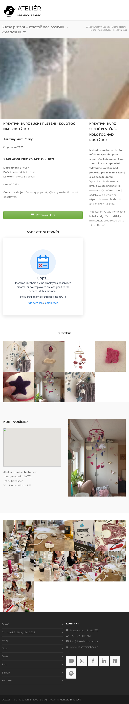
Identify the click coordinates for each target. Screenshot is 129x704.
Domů (5, 624)
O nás (5, 656)
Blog (4, 664)
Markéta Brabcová (70, 699)
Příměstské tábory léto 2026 (18, 632)
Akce (5, 648)
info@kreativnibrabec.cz (84, 641)
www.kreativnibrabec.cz (84, 647)
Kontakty (7, 680)
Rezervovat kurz (45, 215)
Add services (35, 303)
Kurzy (5, 640)
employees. (52, 303)
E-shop (6, 672)
